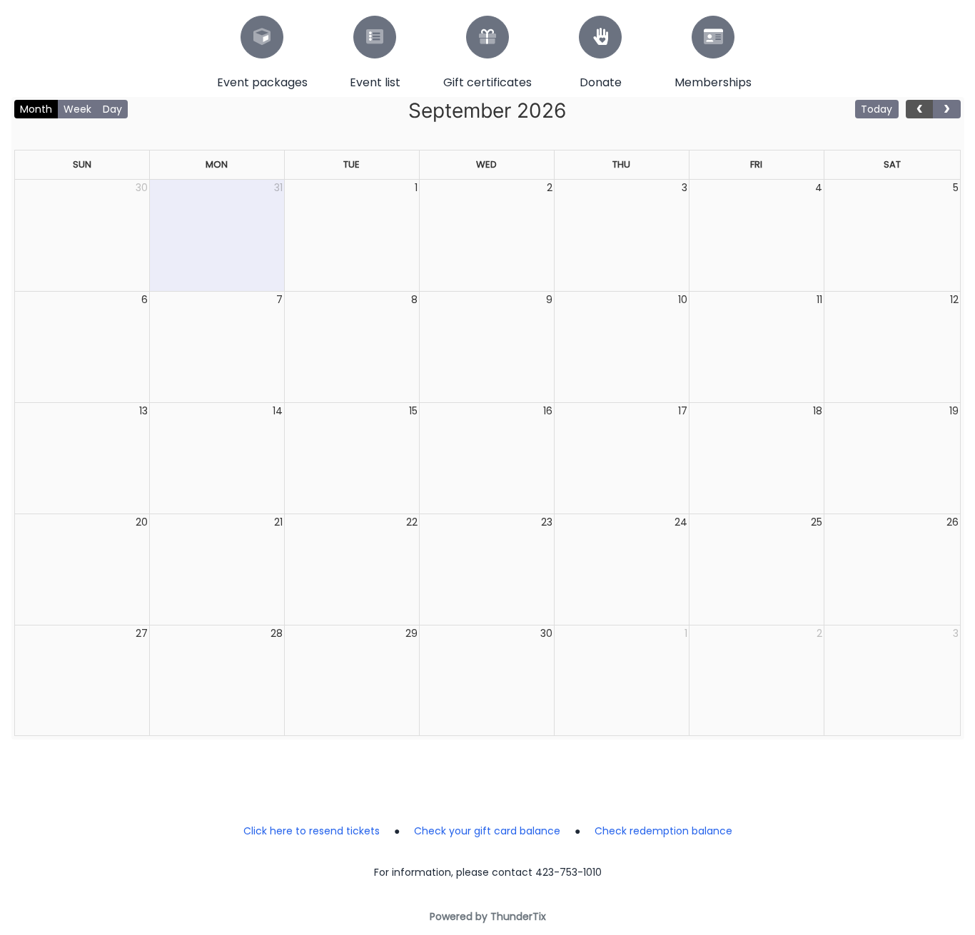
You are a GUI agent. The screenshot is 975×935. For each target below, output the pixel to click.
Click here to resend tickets (311, 831)
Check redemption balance (663, 831)
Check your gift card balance (487, 831)
